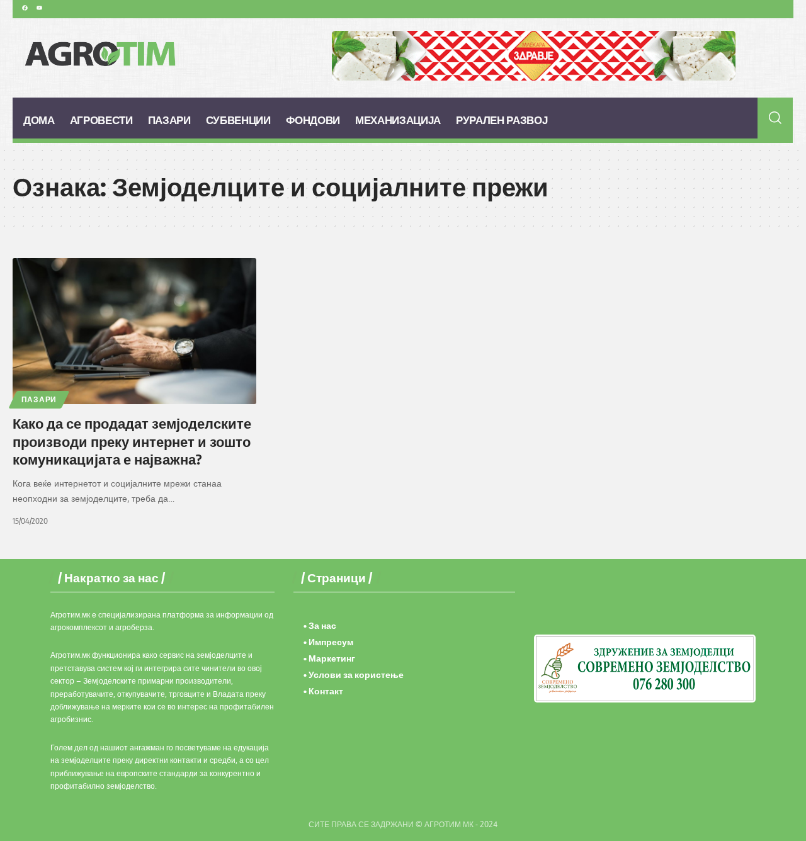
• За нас (320, 625)
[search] (775, 117)
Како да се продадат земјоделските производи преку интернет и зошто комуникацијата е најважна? (132, 441)
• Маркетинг (329, 658)
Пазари (39, 399)
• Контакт (323, 691)
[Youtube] (39, 7)
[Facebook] (24, 7)
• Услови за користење (354, 674)
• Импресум (328, 641)
